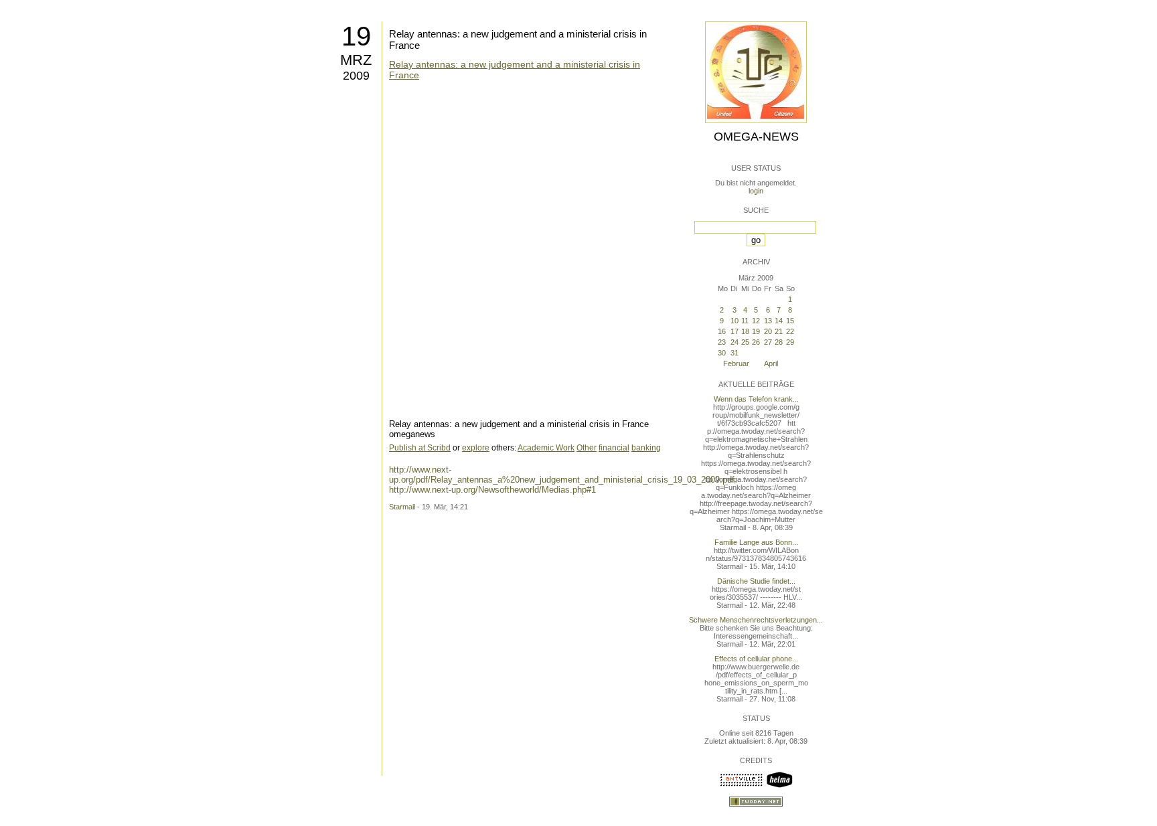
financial (614, 447)
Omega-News (756, 136)
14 (779, 321)
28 (779, 342)
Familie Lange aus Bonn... (756, 542)
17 (734, 331)
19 (356, 36)
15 (790, 321)
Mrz (356, 60)
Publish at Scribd (420, 447)
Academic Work (546, 447)
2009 (356, 75)
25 (745, 342)
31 (734, 353)
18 (745, 331)
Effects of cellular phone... (756, 659)
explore (475, 447)
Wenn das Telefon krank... (756, 399)
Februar (736, 363)
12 (756, 321)
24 (734, 342)
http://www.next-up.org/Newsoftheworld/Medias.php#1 (492, 490)
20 (768, 331)
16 (722, 331)
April (771, 363)
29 (790, 342)
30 (722, 353)
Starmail (402, 507)
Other (586, 447)
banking (646, 447)
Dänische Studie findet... (756, 581)
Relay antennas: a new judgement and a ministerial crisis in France (514, 69)
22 (790, 331)
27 (768, 342)
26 (756, 342)
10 (734, 321)
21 (779, 331)
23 (722, 342)
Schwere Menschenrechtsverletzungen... (756, 620)
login (756, 191)
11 (745, 321)
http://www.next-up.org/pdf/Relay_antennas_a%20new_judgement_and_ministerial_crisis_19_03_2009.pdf (562, 475)
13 (768, 321)
